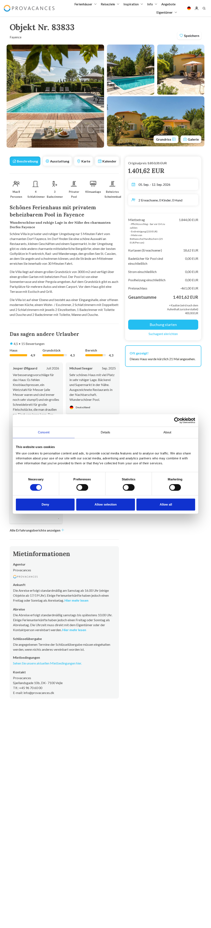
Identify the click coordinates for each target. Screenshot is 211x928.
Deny (45, 504)
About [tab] (167, 432)
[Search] (204, 8)
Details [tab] (105, 432)
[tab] (25, 161)
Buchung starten (163, 324)
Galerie (193, 139)
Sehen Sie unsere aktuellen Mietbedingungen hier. (47, 663)
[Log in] (196, 8)
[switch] (82, 487)
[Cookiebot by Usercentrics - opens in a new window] (177, 420)
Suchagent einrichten (163, 334)
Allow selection (106, 504)
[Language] (189, 8)
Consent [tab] (43, 432)
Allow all (166, 504)
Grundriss (164, 139)
